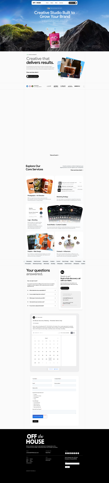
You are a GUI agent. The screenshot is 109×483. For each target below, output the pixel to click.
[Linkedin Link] (78, 453)
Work (31, 460)
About (27, 460)
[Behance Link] (72, 453)
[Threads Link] (68, 453)
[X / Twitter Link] (66, 453)
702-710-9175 (65, 300)
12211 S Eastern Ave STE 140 (68, 302)
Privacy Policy (48, 460)
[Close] (55, 281)
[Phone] (76, 453)
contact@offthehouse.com (68, 298)
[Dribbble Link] (70, 453)
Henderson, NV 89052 (66, 303)
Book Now (48, 452)
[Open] (55, 290)
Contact (31, 461)
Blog (27, 461)
